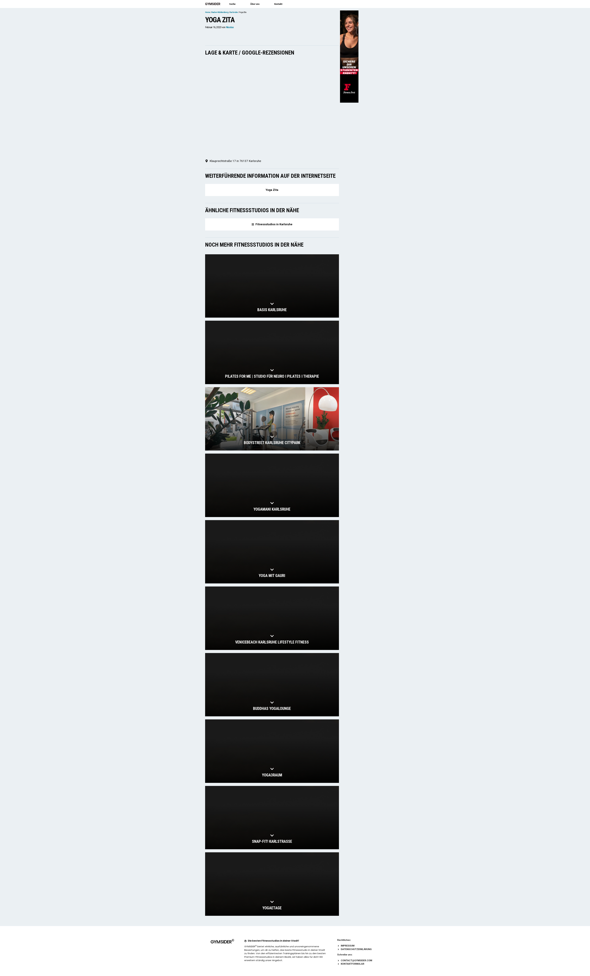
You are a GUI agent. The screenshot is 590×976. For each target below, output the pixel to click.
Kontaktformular (352, 963)
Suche (232, 4)
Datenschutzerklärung (356, 949)
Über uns (255, 4)
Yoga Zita (272, 190)
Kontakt (278, 4)
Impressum (347, 945)
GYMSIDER (212, 4)
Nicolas (230, 27)
